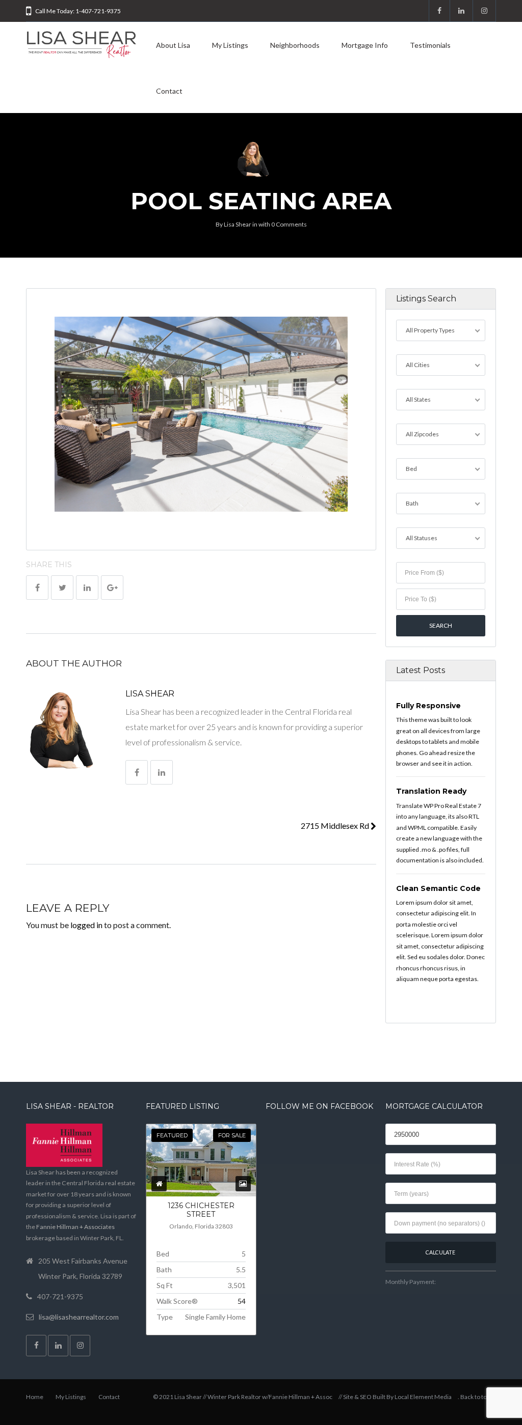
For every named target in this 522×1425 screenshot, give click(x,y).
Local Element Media (423, 1397)
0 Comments (289, 224)
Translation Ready (431, 791)
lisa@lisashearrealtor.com (79, 1316)
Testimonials (430, 45)
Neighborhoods (295, 45)
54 (242, 1301)
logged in (86, 925)
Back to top (475, 1397)
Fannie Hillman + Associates (75, 1227)
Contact (169, 91)
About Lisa (173, 45)
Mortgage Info (365, 45)
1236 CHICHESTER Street (201, 1210)
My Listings (230, 45)
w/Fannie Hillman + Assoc (297, 1397)
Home (34, 1397)
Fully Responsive (428, 705)
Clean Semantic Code (438, 888)
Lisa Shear (237, 224)
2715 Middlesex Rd (336, 825)
